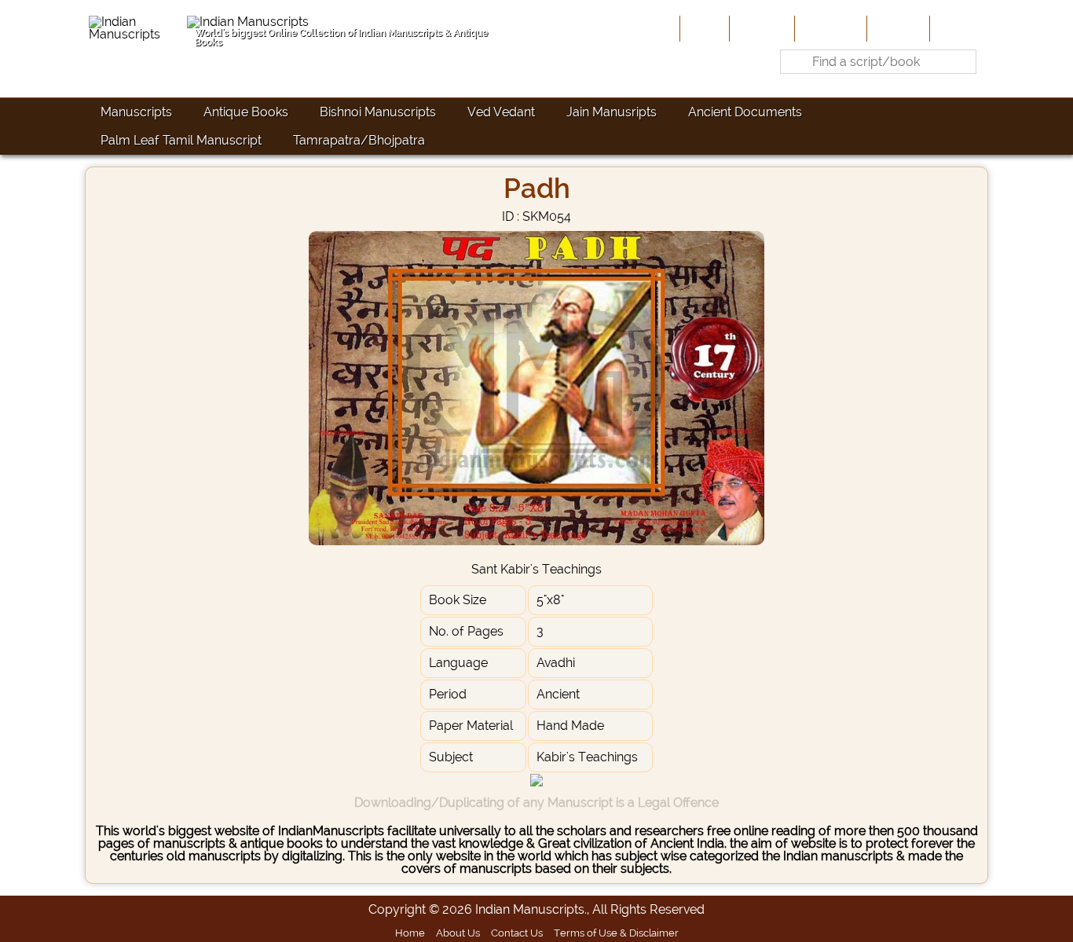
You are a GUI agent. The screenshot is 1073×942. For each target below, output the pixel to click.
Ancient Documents (745, 111)
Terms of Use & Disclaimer (616, 932)
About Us (760, 28)
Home (703, 28)
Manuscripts (136, 111)
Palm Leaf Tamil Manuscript (181, 140)
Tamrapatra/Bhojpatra (359, 140)
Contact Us (517, 932)
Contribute (829, 28)
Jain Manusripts (611, 111)
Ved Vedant (501, 111)
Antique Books (245, 111)
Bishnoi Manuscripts (378, 111)
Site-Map (896, 28)
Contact (957, 28)
